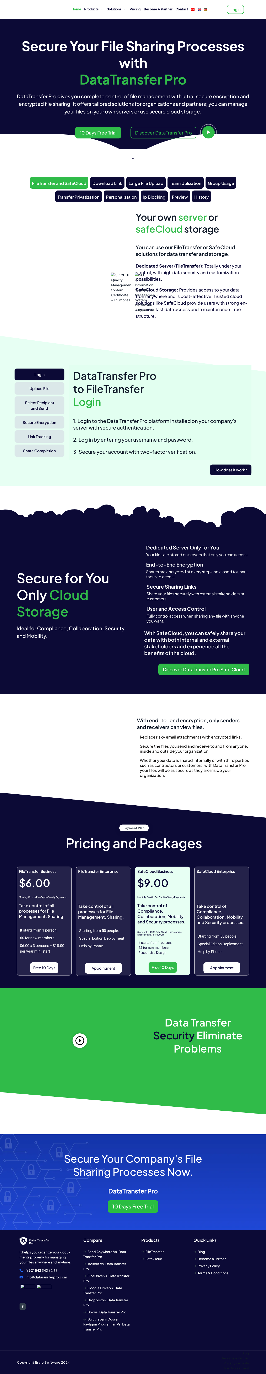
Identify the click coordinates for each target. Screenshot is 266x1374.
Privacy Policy (209, 1266)
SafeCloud (153, 1259)
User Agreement (236, 1368)
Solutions (114, 9)
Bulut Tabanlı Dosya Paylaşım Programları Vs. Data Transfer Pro (106, 1324)
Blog (201, 1251)
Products (91, 9)
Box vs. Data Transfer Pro (106, 1312)
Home (76, 9)
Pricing (135, 9)
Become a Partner (158, 9)
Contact (182, 9)
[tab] (59, 183)
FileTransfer (154, 1251)
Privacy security (236, 1363)
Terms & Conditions (213, 1273)
